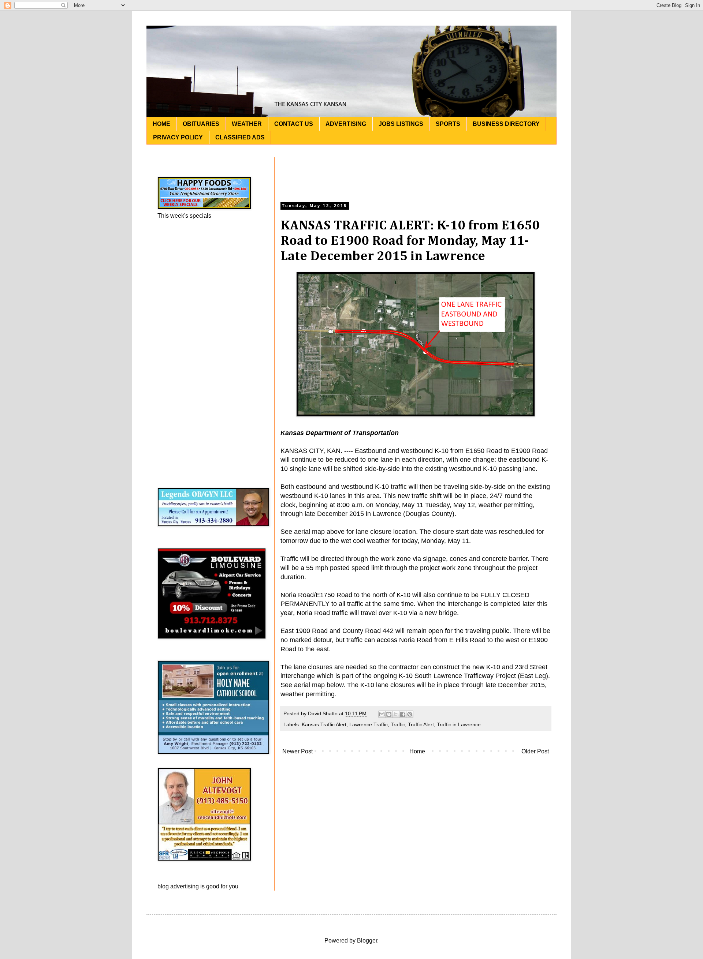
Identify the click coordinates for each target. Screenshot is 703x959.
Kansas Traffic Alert (324, 724)
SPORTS (448, 124)
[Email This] (382, 714)
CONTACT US (293, 124)
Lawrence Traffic (368, 724)
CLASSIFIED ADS (240, 137)
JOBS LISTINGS (401, 124)
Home (417, 751)
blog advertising (178, 886)
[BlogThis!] (389, 714)
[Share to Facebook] (402, 714)
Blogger (367, 940)
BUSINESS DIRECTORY (506, 124)
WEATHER (247, 124)
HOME (161, 124)
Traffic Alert (421, 724)
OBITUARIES (201, 124)
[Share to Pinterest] (409, 714)
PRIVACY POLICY (178, 137)
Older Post (535, 751)
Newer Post (297, 751)
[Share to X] (395, 714)
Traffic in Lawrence (459, 724)
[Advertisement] (415, 173)
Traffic (398, 724)
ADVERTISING (346, 124)
